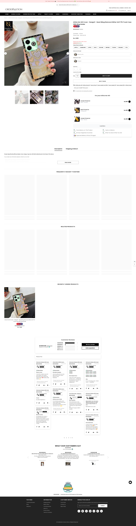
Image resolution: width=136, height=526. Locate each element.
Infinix (108, 47)
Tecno (114, 47)
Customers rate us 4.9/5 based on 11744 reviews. (71, 494)
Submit (103, 505)
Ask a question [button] (90, 348)
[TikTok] (90, 511)
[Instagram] (82, 511)
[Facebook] (79, 511)
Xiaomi (101, 47)
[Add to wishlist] (77, 76)
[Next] (68, 53)
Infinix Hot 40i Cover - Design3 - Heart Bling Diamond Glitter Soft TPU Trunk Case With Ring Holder (20, 320)
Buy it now (102, 81)
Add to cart (106, 76)
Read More (68, 162)
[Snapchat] (94, 511)
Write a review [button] (90, 344)
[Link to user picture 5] (87, 376)
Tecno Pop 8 (93, 85)
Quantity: (75, 66)
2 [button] (66, 437)
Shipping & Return (72, 149)
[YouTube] (97, 511)
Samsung (83, 47)
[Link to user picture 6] (91, 376)
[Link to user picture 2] (71, 372)
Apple (76, 47)
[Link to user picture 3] (91, 372)
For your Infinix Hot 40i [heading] (102, 95)
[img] (39, 363)
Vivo (95, 47)
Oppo (89, 47)
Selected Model (77, 51)
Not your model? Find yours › (81, 88)
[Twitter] (101, 511)
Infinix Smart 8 (86, 85)
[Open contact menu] (130, 482)
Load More (102, 126)
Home (5, 17)
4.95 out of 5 (49, 345)
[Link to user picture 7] (94, 376)
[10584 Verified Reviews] (68, 492)
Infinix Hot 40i (79, 85)
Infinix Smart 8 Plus (130, 85)
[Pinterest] (86, 511)
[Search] (67, 5)
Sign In (129, 10)
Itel (126, 47)
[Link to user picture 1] (42, 370)
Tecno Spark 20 (112, 85)
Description (58, 149)
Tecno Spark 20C (120, 85)
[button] (76, 29)
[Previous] (5, 53)
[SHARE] (74, 76)
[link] (19, 217)
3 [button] (68, 437)
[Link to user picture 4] (94, 372)
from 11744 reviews (67, 449)
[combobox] (69, 5)
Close (108, 1)
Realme (121, 47)
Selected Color (77, 57)
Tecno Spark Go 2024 (102, 85)
